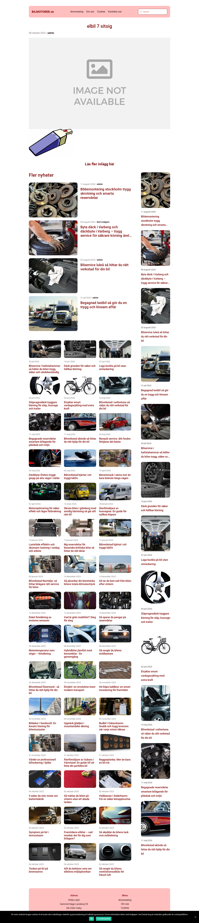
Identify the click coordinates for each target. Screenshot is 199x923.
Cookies (101, 11)
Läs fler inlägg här (99, 164)
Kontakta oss (115, 11)
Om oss (90, 11)
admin (50, 33)
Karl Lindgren (103, 222)
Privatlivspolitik (103, 919)
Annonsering (76, 11)
